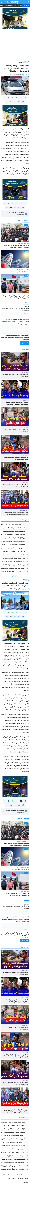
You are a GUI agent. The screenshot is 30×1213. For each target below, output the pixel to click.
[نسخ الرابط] (23, 102)
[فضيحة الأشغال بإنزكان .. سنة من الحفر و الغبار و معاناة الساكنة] (15, 365)
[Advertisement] (15, 45)
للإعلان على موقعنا (12, 1178)
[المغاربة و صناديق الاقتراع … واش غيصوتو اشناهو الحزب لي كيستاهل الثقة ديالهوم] (15, 393)
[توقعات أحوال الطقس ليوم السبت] (15, 261)
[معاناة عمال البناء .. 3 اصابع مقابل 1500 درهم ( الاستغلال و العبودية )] (15, 475)
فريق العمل (25, 1182)
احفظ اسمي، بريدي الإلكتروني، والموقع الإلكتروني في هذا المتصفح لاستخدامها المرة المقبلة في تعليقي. (15, 337)
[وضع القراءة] (4, 97)
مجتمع (20, 62)
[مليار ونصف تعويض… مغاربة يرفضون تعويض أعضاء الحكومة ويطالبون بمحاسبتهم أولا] (15, 503)
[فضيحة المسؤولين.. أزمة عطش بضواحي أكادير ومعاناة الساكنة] (15, 420)
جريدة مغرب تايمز (10, 1174)
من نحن (26, 1178)
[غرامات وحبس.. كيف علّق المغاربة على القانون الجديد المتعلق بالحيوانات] (15, 448)
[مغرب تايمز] (15, 2)
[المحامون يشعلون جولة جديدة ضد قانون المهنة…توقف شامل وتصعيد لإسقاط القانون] (15, 236)
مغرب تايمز (25, 74)
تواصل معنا (20, 1178)
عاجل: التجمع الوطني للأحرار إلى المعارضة (14, 558)
